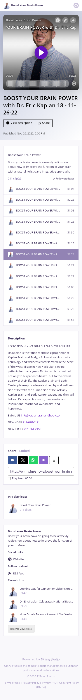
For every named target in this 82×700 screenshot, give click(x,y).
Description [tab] (16, 338)
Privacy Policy (31, 683)
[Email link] (43, 460)
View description (21, 123)
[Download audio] (54, 460)
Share (46, 123)
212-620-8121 (31, 422)
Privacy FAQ (49, 683)
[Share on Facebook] (12, 460)
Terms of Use (11, 683)
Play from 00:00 (22, 478)
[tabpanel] (41, 387)
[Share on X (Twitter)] (23, 460)
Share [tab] (12, 451)
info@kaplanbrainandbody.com (41, 415)
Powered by (31, 659)
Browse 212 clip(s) (21, 629)
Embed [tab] (24, 451)
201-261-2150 (32, 429)
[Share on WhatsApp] (33, 460)
